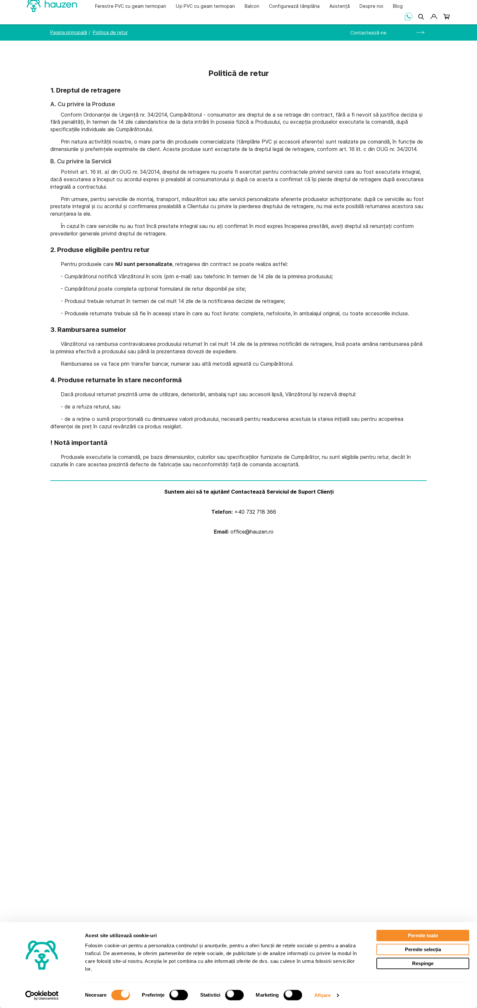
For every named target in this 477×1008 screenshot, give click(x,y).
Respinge (423, 963)
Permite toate (423, 935)
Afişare (322, 995)
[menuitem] (130, 7)
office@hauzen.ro (251, 531)
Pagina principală (68, 32)
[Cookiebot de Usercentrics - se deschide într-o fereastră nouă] (42, 995)
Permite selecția (423, 949)
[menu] (249, 6)
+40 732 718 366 (254, 512)
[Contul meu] (433, 16)
